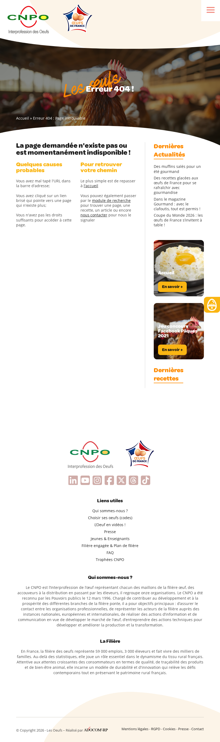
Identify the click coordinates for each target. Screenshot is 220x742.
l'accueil (91, 185)
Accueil (22, 118)
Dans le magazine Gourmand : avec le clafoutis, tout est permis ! (177, 204)
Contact (197, 728)
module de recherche (111, 200)
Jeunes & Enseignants (110, 538)
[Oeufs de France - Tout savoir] (77, 19)
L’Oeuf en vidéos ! (110, 524)
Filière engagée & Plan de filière (110, 545)
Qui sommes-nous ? (110, 510)
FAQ (110, 552)
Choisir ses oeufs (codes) (110, 517)
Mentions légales (135, 728)
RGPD (155, 728)
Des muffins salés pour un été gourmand (177, 169)
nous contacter (93, 214)
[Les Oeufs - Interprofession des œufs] (28, 19)
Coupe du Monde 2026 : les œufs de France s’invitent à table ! (178, 220)
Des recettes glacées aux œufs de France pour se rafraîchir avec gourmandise (176, 185)
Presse (110, 531)
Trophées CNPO (110, 559)
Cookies (169, 728)
